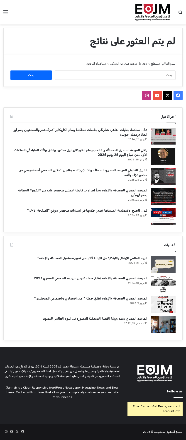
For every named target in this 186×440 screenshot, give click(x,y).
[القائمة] (5, 14)
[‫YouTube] (157, 95)
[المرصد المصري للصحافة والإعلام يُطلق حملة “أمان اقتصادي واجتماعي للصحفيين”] (163, 304)
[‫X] (167, 95)
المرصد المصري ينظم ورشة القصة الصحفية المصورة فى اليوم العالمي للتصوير (95, 319)
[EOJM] (153, 12)
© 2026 (148, 431)
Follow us (175, 391)
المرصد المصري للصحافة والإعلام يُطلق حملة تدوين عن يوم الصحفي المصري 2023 (90, 278)
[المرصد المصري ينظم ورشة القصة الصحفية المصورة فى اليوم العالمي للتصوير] (163, 324)
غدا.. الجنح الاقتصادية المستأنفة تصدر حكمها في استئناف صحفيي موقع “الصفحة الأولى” (87, 211)
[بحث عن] (180, 14)
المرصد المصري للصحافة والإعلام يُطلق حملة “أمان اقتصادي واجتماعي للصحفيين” (90, 298)
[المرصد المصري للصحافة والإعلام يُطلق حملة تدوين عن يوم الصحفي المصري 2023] (163, 284)
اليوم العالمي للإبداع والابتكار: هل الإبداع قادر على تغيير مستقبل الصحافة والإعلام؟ (92, 258)
